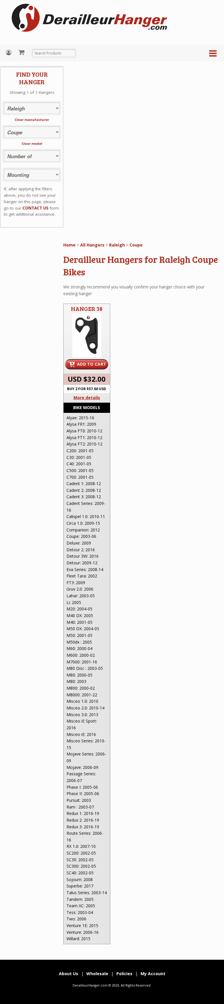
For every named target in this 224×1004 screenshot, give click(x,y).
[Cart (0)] (22, 52)
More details (87, 397)
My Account (9, 52)
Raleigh (117, 245)
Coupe (136, 245)
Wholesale (97, 973)
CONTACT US (35, 208)
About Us (68, 973)
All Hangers (92, 245)
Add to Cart (91, 364)
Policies (124, 973)
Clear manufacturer (32, 119)
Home (69, 245)
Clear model (32, 143)
